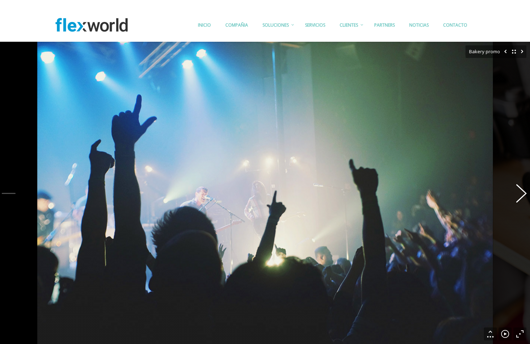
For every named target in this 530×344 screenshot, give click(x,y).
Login (446, 4)
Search (467, 4)
